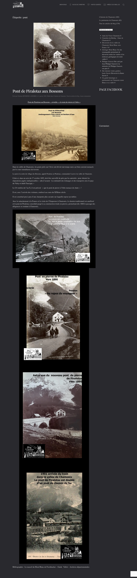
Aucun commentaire (85, 96)
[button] (123, 4)
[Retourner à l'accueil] (18, 4)
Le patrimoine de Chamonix (108, 20)
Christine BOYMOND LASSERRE (27, 96)
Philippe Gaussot (108, 61)
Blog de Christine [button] (79, 4)
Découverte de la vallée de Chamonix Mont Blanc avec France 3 (111, 44)
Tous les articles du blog (73, 96)
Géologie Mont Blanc (109, 50)
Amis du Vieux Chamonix (111, 36)
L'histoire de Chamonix (59, 96)
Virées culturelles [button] (113, 4)
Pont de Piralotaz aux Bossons (38, 91)
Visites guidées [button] (96, 4)
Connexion (104, 126)
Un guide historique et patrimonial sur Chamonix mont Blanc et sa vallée (113, 80)
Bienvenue (63, 4)
